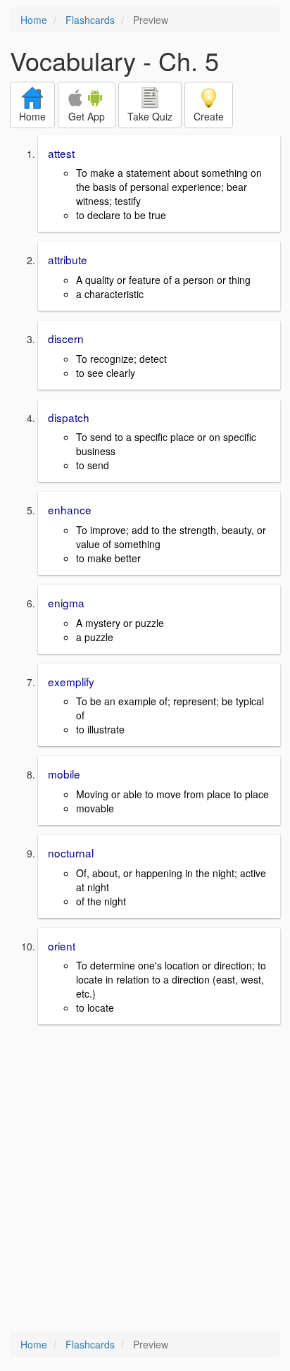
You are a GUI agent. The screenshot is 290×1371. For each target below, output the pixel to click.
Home (33, 20)
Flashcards (90, 20)
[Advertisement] (145, 1179)
